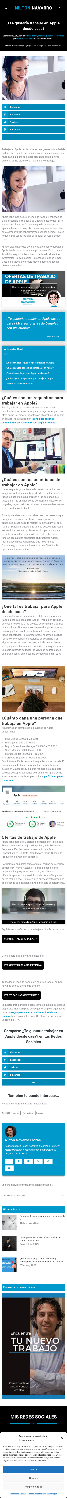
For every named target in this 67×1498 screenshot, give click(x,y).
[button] (62, 1438)
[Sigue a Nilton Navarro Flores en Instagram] (38, 1161)
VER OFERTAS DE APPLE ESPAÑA (23, 965)
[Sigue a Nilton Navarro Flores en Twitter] (28, 1161)
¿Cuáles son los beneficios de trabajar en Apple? (30, 368)
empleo (16, 1113)
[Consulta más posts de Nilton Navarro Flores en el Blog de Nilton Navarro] (9, 1168)
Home (7, 46)
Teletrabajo (28, 1113)
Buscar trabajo (31, 36)
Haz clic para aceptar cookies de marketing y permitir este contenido (33, 289)
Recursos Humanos (56, 36)
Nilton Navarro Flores (25, 39)
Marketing (42, 36)
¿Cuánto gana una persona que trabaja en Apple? (30, 378)
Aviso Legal (52, 1494)
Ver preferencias (33, 1486)
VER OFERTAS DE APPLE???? (20, 938)
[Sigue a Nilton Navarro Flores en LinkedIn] (9, 1161)
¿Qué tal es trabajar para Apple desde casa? (27, 373)
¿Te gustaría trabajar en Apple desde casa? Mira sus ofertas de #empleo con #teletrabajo (33, 323)
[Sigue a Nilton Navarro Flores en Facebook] (18, 1161)
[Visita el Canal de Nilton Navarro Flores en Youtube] (48, 1161)
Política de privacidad (37, 1494)
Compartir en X (53, 336)
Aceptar (34, 1469)
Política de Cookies (18, 1494)
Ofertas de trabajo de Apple (19, 383)
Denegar (33, 1478)
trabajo (39, 1113)
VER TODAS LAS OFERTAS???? (21, 995)
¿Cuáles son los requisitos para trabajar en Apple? (30, 362)
